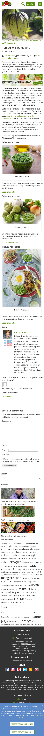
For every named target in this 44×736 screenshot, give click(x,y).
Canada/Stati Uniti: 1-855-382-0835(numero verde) (23, 647)
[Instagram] (5, 344)
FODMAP (34, 566)
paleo (25, 581)
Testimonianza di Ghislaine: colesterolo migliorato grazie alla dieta (18, 502)
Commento (7, 421)
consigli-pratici (8, 558)
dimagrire (15, 562)
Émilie (10, 617)
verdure (15, 58)
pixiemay (10, 43)
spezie (10, 595)
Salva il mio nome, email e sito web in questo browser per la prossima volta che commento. (21, 460)
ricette (35, 585)
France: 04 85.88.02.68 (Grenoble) (24, 651)
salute (22, 589)
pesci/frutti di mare (7, 585)
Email (5, 450)
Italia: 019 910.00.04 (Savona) (23, 653)
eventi (15, 566)
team (33, 595)
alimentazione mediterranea (13, 543)
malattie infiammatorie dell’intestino (17, 575)
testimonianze (7, 599)
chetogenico (24, 552)
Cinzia (30, 612)
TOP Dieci (20, 599)
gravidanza (31, 569)
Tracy (35, 624)
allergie (12, 546)
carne (8, 552)
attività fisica (9, 549)
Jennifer (9, 621)
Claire (37, 613)
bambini (20, 550)
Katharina (16, 622)
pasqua (30, 581)
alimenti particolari (31, 544)
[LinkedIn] (10, 341)
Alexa (8, 613)
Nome (5, 445)
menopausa (25, 578)
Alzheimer (19, 546)
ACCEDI (30, 4)
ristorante (15, 589)
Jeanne (36, 616)
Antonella (17, 613)
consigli (31, 555)
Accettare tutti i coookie (22, 732)
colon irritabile (10, 555)
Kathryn (26, 621)
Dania (4, 617)
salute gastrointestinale (21, 592)
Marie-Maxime (6, 624)
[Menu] (40, 4)
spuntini (16, 596)
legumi (3, 575)
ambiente (28, 546)
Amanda (23, 613)
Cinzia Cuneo (9, 56)
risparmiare (6, 589)
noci (38, 578)
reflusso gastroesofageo (23, 585)
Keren (34, 622)
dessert (38, 559)
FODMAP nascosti (7, 569)
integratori (27, 572)
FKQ (14, 617)
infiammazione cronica (15, 572)
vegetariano (8, 602)
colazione (32, 552)
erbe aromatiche (7, 566)
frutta (16, 569)
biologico (37, 550)
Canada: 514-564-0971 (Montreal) (23, 644)
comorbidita (24, 556)
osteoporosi (19, 582)
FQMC (18, 617)
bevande (28, 549)
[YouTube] (10, 344)
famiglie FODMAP (22, 566)
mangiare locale (35, 574)
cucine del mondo (25, 558)
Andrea (3, 613)
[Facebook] (8, 341)
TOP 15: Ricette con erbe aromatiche (17, 520)
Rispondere (7, 397)
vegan (30, 599)
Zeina (39, 624)
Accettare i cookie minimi (22, 724)
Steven (31, 624)
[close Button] (42, 705)
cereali (13, 552)
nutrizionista (8, 581)
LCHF (39, 572)
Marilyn (14, 624)
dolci (33, 562)
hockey (38, 569)
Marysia (26, 624)
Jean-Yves (27, 617)
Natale (33, 578)
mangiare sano (11, 578)
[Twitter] (5, 341)
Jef (3, 621)
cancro (3, 552)
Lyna (37, 622)
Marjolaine (20, 624)
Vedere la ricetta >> (10, 192)
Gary (22, 617)
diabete (5, 562)
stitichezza (23, 595)
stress (28, 595)
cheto (18, 552)
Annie (12, 613)
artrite (34, 546)
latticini (33, 572)
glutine (23, 569)
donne (38, 562)
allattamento (5, 546)
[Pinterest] (8, 344)
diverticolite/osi (26, 562)
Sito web (5, 455)
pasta (34, 581)
